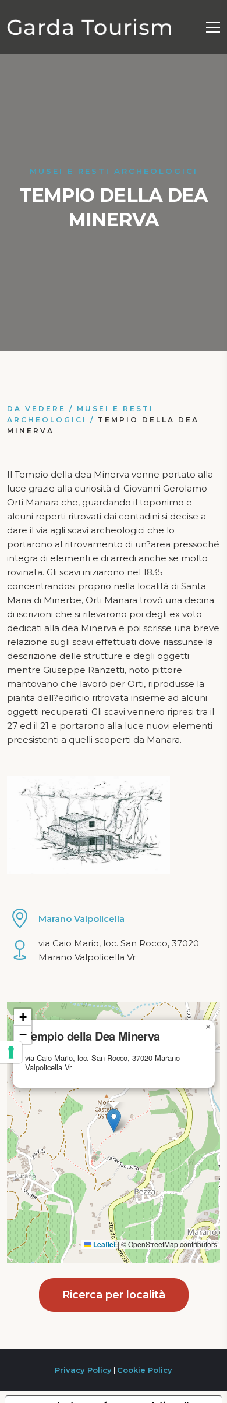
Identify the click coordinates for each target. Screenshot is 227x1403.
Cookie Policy (144, 1369)
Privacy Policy (83, 1369)
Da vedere (36, 408)
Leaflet (103, 1244)
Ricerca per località (113, 1294)
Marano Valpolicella (81, 918)
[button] (114, 1121)
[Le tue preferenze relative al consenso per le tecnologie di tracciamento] (11, 1052)
